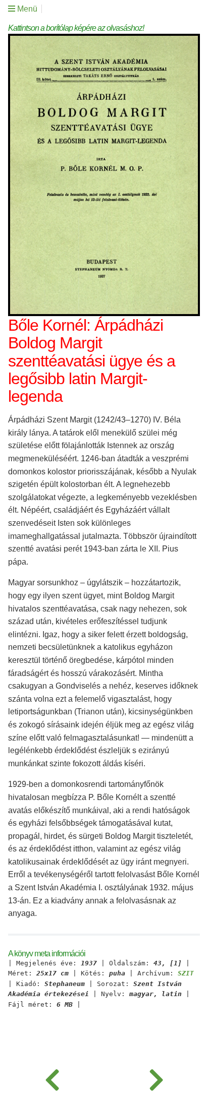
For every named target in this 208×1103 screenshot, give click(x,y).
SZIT (186, 973)
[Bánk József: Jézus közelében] (52, 1078)
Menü (26, 9)
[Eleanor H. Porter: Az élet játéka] (156, 1078)
